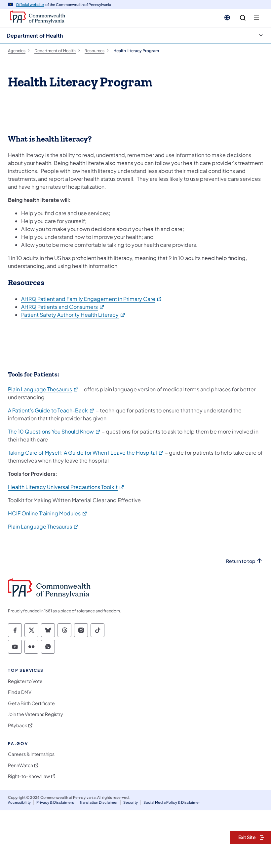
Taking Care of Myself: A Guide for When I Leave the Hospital (86, 452)
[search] (243, 18)
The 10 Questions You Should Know (54, 431)
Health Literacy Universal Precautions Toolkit (66, 486)
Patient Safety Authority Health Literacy (73, 314)
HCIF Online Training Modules (48, 513)
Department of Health (35, 35)
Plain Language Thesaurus (43, 389)
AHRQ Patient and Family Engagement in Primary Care (91, 298)
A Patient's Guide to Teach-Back (51, 410)
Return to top (240, 561)
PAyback (17, 725)
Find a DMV (19, 692)
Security (130, 802)
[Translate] (227, 17)
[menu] (256, 18)
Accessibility (19, 802)
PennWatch (20, 765)
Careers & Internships (31, 754)
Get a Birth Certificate (31, 703)
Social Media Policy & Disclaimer (171, 802)
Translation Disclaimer (99, 802)
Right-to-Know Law (29, 776)
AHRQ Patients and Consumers (63, 306)
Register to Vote (25, 681)
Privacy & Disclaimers (55, 802)
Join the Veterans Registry (35, 714)
